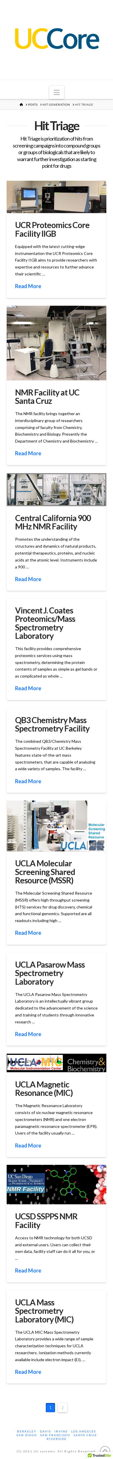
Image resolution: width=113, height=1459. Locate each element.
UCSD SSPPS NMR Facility (46, 1220)
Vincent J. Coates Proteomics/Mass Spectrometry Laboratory (45, 623)
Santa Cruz (85, 1435)
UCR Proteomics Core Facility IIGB (52, 229)
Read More (28, 286)
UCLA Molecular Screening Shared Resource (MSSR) (45, 871)
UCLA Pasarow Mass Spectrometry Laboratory (50, 973)
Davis (45, 1431)
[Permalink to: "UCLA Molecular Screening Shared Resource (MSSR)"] (56, 826)
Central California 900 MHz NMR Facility (53, 522)
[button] (56, 92)
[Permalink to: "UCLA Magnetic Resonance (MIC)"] (56, 1063)
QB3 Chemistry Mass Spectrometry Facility (52, 724)
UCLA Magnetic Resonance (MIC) (44, 1088)
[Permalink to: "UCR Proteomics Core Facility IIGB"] (56, 197)
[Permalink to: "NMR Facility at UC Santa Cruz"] (56, 343)
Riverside (57, 1439)
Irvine (61, 1431)
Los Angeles (83, 1431)
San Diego (27, 1435)
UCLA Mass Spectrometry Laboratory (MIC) (44, 1310)
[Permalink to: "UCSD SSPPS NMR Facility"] (56, 1184)
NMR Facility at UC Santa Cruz (47, 396)
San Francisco (55, 1435)
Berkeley (27, 1431)
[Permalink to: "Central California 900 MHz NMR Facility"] (56, 489)
